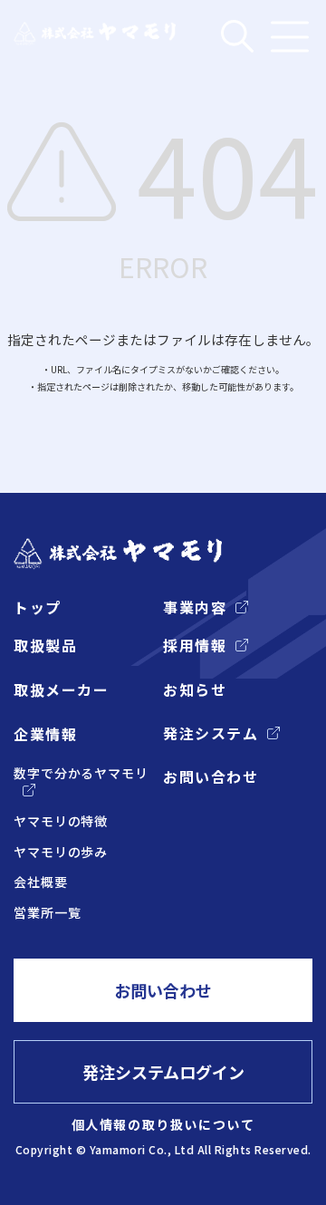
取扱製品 (45, 645)
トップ (38, 607)
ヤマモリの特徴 (61, 821)
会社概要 (41, 882)
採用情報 (194, 645)
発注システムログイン (163, 1072)
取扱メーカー (61, 689)
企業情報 (45, 734)
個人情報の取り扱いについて (163, 1124)
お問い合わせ (210, 776)
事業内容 (194, 607)
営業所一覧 (48, 912)
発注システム (210, 733)
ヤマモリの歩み (61, 852)
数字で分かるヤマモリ (81, 773)
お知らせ (194, 689)
